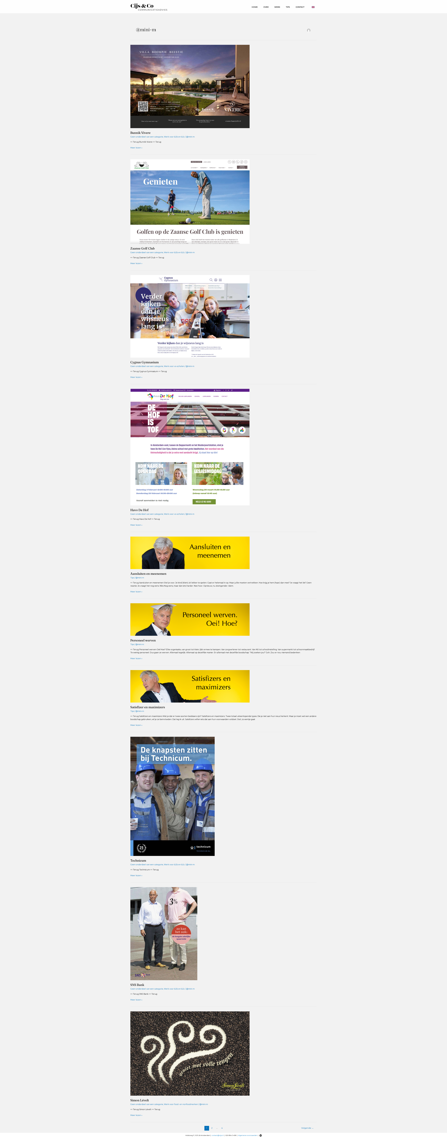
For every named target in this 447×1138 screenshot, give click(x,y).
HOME (255, 7)
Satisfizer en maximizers (147, 707)
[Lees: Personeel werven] (190, 619)
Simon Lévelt (139, 1100)
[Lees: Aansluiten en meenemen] (190, 553)
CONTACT (300, 7)
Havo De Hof (139, 510)
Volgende (307, 1128)
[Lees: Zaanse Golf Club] (190, 201)
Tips (132, 578)
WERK (277, 7)
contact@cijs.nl (218, 1135)
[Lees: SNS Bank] (163, 933)
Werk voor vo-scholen (174, 366)
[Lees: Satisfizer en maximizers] (190, 686)
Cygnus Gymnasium (144, 362)
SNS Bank (137, 985)
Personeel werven (143, 640)
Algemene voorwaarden (247, 1135)
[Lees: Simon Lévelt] (190, 1053)
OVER (266, 7)
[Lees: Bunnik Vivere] (190, 86)
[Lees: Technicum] (172, 796)
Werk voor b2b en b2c (174, 137)
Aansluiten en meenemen (148, 574)
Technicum (138, 860)
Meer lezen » (136, 148)
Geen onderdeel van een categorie (146, 137)
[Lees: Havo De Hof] (190, 447)
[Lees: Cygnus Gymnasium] (190, 316)
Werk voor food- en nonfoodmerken (181, 1104)
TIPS (288, 7)
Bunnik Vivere (140, 133)
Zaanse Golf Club (142, 248)
